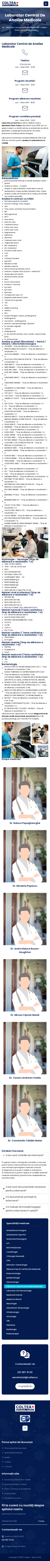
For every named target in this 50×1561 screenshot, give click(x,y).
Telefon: (25, 60)
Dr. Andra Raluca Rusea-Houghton (25, 950)
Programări (23, 1386)
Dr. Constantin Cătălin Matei (25, 1140)
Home (25, 25)
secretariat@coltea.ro (25, 1377)
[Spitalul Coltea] (10, 3)
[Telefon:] (25, 52)
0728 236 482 (25, 64)
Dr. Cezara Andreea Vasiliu (25, 1077)
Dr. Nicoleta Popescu (25, 885)
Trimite (41, 1521)
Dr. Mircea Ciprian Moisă (25, 1015)
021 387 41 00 (25, 1372)
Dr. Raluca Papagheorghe (25, 823)
